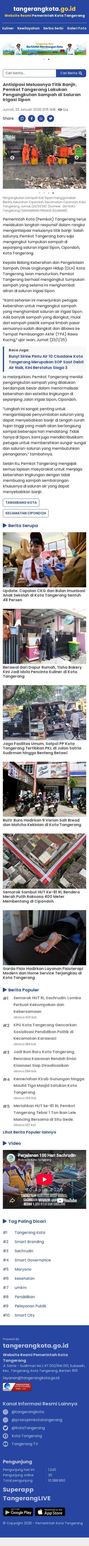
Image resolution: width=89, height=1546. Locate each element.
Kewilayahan (28, 28)
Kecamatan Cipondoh (25, 513)
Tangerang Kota (21, 502)
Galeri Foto (77, 28)
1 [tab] (44, 59)
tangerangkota (44, 9)
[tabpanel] (44, 48)
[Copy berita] (22, 118)
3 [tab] (48, 193)
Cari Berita (68, 73)
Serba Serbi (53, 28)
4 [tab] (53, 193)
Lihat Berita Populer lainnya (29, 1132)
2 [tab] (48, 59)
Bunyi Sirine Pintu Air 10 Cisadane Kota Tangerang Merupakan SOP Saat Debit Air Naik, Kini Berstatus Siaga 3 (46, 362)
